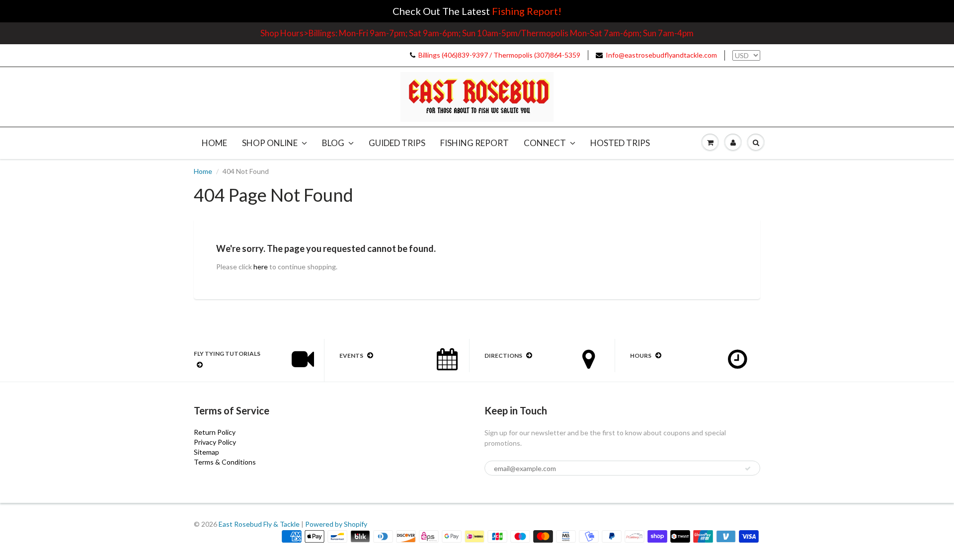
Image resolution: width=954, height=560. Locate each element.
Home (214, 143)
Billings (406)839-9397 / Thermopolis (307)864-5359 (499, 55)
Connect (545, 143)
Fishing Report (474, 143)
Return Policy (215, 432)
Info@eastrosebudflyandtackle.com (661, 55)
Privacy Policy (215, 442)
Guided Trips (397, 143)
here (260, 266)
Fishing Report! (526, 11)
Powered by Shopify (336, 524)
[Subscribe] (747, 469)
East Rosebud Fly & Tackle (259, 524)
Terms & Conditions (225, 462)
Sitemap (206, 452)
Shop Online (270, 143)
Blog (333, 143)
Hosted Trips (620, 143)
